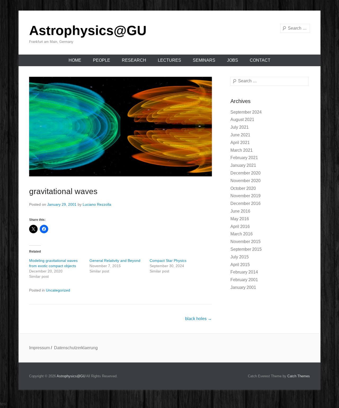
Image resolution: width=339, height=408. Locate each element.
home (75, 60)
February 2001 (244, 279)
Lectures (169, 60)
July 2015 (239, 257)
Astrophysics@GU (87, 30)
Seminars (204, 60)
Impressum (39, 348)
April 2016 (240, 226)
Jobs (232, 60)
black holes (198, 318)
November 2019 (245, 196)
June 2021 (240, 135)
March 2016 (241, 234)
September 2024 (246, 112)
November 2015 (245, 241)
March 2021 (241, 150)
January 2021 (243, 165)
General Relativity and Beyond (115, 260)
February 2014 (244, 272)
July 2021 (239, 127)
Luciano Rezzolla (97, 204)
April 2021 (240, 142)
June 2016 (240, 211)
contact (260, 60)
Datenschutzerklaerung (76, 348)
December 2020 (245, 173)
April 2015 (240, 264)
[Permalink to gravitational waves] (120, 126)
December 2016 (245, 203)
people (101, 60)
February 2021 (244, 157)
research (134, 60)
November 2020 (245, 180)
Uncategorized (58, 290)
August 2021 (242, 119)
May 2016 (239, 219)
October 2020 (243, 188)
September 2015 (246, 249)
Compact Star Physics (168, 260)
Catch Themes (298, 376)
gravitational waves (63, 191)
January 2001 (243, 287)
